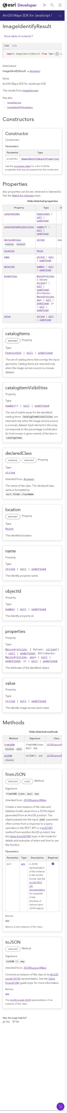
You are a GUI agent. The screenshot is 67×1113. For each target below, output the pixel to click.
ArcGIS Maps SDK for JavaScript (26, 15)
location (9, 251)
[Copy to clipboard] (57, 53)
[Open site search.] (52, 5)
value (7, 316)
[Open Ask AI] (44, 5)
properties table (22, 166)
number (41, 227)
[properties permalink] (29, 632)
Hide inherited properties (42, 201)
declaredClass (12, 240)
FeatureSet (43, 214)
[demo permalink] (36, 119)
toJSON (8, 755)
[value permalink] (19, 683)
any (39, 300)
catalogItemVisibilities (19, 227)
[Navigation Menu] (60, 1106)
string (41, 240)
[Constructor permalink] (32, 134)
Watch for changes (23, 195)
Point (40, 251)
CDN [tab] (14, 46)
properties (10, 276)
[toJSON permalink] (24, 942)
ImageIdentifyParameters (20, 107)
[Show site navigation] (60, 5)
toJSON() (47, 828)
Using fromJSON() (20, 836)
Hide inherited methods (43, 732)
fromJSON (9, 744)
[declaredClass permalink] (35, 453)
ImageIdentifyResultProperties (40, 159)
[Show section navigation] (60, 15)
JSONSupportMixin (57, 745)
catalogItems (12, 214)
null (39, 217)
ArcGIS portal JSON (20, 1000)
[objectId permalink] (25, 591)
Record (41, 276)
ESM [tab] (6, 46)
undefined (42, 220)
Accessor (35, 71)
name (6, 257)
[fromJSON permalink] (29, 775)
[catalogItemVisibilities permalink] (51, 388)
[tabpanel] (32, 55)
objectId (9, 266)
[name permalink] (19, 551)
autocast (13, 341)
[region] (32, 53)
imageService (30, 90)
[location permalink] (24, 510)
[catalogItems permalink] (33, 334)
